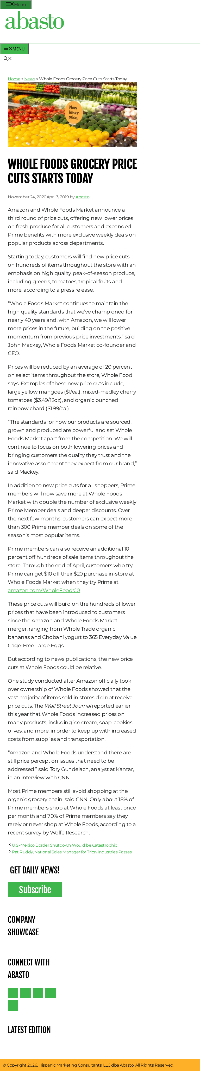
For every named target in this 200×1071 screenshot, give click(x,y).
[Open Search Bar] (8, 59)
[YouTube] (50, 993)
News (29, 78)
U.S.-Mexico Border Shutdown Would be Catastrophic (64, 845)
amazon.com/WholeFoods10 (44, 590)
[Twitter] (13, 993)
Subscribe (35, 889)
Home (14, 78)
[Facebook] (13, 1005)
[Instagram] (38, 993)
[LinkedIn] (25, 993)
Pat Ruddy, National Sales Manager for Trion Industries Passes (72, 852)
